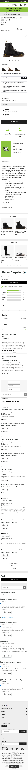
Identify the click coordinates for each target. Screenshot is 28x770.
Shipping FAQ (7, 134)
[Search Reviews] (25, 394)
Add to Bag (14, 121)
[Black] (4, 69)
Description (5, 162)
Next (26, 228)
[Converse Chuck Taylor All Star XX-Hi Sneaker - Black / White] (7, 251)
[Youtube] (23, 749)
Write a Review (14, 282)
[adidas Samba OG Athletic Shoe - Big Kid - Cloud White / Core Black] (21, 251)
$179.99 (3, 234)
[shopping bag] (25, 5)
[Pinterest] (8, 749)
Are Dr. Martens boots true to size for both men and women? (14, 91)
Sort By (2, 594)
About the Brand (7, 208)
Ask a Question (14, 579)
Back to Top (14, 565)
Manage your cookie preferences (14, 755)
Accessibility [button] (23, 1)
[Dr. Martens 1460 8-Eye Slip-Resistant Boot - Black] (21, 224)
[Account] (21, 5)
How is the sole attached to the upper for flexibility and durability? (14, 87)
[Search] (8, 5)
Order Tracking (5, 1)
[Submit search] (24, 587)
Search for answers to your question (11, 585)
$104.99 (3, 262)
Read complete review (7, 350)
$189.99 (16, 234)
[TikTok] (3, 749)
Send (24, 78)
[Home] (14, 5)
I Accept (14, 766)
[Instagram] (13, 749)
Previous (2, 228)
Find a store (4, 741)
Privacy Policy (9, 736)
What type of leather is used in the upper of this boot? (13, 83)
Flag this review (4, 431)
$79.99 (16, 262)
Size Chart (6, 98)
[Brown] (11, 69)
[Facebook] (18, 749)
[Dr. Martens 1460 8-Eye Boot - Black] (7, 224)
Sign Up (4, 726)
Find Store (22, 744)
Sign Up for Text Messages (8, 729)
